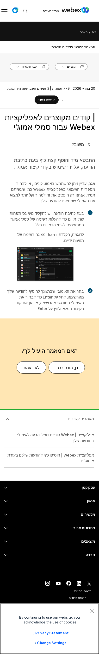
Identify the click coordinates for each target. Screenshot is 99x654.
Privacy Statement (51, 633)
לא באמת (31, 367)
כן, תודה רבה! (67, 367)
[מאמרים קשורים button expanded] (7, 419)
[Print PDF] (63, 100)
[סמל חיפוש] (25, 11)
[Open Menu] (4, 10)
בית (94, 32)
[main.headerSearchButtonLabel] (25, 9)
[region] (49, 628)
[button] (15, 10)
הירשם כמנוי (47, 100)
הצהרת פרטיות (78, 598)
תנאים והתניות (82, 591)
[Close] (91, 610)
